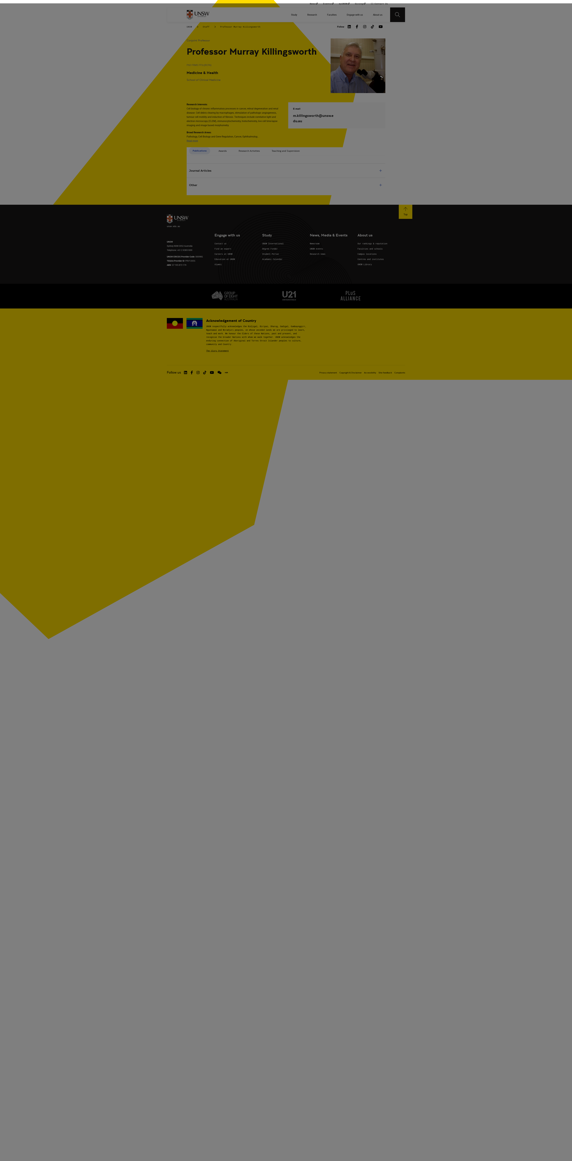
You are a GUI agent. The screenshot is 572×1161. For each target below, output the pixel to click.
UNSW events (316, 248)
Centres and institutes (371, 259)
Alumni (218, 264)
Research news (317, 254)
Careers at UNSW (223, 254)
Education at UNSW (224, 259)
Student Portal (270, 254)
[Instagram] (365, 26)
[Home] (198, 15)
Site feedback (385, 372)
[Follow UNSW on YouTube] (211, 372)
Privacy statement (328, 372)
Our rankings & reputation (372, 243)
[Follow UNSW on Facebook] (191, 372)
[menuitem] (294, 14)
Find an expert (222, 248)
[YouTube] (380, 26)
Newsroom (314, 243)
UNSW (189, 26)
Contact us (220, 243)
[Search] (397, 14)
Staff (206, 26)
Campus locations (367, 254)
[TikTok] (372, 26)
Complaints (399, 372)
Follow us (174, 372)
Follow (340, 26)
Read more (192, 140)
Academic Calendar (272, 259)
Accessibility (370, 372)
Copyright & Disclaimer (350, 372)
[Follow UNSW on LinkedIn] (185, 372)
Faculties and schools (370, 248)
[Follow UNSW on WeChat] (219, 372)
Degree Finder (270, 248)
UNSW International (273, 243)
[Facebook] (357, 26)
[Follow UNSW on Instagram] (198, 372)
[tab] (199, 151)
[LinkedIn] (349, 26)
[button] (405, 212)
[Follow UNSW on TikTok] (205, 372)
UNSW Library (365, 264)
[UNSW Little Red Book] (226, 372)
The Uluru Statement (217, 350)
